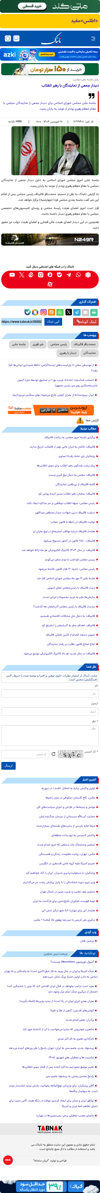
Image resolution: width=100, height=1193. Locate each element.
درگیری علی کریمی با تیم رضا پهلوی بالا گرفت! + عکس (64, 920)
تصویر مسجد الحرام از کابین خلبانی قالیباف (70, 635)
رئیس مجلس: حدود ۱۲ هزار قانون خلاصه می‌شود (66, 569)
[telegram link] (69, 275)
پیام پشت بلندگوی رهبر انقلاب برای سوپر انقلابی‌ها (66, 466)
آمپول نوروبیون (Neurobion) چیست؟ (72, 962)
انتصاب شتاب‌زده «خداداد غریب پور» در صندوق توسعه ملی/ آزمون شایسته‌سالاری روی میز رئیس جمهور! (57, 383)
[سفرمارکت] (50, 410)
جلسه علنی (19, 344)
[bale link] (60, 275)
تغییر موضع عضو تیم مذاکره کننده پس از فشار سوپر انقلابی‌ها (58, 1067)
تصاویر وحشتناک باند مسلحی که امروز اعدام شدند (66, 845)
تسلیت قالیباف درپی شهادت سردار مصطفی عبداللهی (65, 513)
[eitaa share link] (51, 312)
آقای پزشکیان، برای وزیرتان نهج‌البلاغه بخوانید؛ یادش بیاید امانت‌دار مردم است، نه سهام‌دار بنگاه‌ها (53, 1089)
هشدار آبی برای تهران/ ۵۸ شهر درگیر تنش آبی (68, 911)
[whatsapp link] (78, 275)
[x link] (22, 275)
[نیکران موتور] (50, 240)
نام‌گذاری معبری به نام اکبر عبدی (76, 1039)
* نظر (95, 721)
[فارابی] (50, 69)
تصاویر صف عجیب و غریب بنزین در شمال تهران (67, 892)
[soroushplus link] (50, 275)
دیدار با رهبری (68, 353)
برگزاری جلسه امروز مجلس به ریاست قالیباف (69, 438)
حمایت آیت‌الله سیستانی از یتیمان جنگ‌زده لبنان (67, 817)
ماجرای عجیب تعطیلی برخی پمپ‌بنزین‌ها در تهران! (65, 1116)
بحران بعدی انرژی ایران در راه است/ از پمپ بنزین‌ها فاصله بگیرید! (56, 1001)
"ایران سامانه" (41, 1161)
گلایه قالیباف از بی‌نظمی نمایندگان (75, 485)
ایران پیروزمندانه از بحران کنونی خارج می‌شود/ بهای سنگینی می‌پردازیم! (53, 395)
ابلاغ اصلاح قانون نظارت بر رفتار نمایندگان (71, 644)
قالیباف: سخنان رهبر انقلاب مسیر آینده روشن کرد (66, 494)
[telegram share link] (77, 312)
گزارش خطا (92, 420)
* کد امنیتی (91, 752)
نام (96, 686)
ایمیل (94, 704)
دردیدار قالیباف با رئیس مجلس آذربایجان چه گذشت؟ (64, 607)
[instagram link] (41, 275)
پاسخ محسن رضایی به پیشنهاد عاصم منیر (70, 1076)
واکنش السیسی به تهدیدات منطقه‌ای (73, 835)
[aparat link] (50, 284)
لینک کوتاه (88, 322)
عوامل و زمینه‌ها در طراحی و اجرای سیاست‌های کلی (65, 807)
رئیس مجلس (58, 344)
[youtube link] (12, 275)
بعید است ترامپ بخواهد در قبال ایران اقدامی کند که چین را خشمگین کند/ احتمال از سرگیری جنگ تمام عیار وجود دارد (52, 989)
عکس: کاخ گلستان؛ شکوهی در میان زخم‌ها (70, 798)
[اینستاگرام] (43, 311)
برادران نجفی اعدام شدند (79, 1020)
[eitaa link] (31, 275)
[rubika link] (88, 275)
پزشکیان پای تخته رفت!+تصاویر (76, 456)
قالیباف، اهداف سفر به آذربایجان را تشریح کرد (68, 625)
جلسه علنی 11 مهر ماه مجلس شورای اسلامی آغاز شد (66, 578)
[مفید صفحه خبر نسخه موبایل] (50, 21)
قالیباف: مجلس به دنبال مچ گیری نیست (72, 475)
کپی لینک (53, 321)
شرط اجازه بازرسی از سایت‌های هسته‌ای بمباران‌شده (65, 826)
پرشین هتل (87, 941)
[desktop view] (16, 38)
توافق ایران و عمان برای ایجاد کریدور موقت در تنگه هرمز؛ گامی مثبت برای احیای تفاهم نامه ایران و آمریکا (53, 1104)
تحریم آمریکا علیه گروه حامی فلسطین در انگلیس (67, 864)
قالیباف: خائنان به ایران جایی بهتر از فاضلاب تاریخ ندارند (62, 447)
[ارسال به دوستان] (85, 312)
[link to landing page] (51, 38)
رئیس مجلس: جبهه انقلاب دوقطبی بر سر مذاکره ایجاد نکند (61, 503)
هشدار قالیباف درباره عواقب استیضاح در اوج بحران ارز (64, 531)
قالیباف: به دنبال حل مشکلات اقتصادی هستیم (68, 616)
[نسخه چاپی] (94, 312)
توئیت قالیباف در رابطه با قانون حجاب (73, 522)
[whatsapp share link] (60, 312)
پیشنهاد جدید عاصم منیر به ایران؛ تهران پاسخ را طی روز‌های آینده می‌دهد (51, 1048)
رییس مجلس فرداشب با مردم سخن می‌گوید (70, 560)
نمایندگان (89, 353)
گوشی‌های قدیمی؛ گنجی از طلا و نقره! (72, 1011)
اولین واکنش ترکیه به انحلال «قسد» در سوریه (68, 788)
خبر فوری (38, 344)
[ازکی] (50, 54)
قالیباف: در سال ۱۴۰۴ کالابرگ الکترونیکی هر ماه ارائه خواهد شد (58, 550)
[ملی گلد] (50, 6)
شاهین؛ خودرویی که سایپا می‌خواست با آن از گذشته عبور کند (58, 1029)
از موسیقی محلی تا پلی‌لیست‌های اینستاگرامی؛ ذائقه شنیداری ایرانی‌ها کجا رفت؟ (53, 368)
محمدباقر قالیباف (85, 344)
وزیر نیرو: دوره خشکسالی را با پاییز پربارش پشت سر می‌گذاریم (59, 882)
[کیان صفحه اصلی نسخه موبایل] (50, 1186)
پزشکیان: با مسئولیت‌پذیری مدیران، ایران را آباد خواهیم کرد (60, 873)
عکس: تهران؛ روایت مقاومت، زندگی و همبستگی (67, 854)
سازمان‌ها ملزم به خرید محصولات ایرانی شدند (68, 597)
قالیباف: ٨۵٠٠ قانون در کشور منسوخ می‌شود (69, 541)
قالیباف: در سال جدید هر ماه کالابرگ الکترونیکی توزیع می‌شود (59, 654)
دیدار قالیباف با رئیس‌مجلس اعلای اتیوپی (71, 588)
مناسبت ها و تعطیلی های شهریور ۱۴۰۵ (71, 1058)
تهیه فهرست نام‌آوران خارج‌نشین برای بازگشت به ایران (64, 901)
